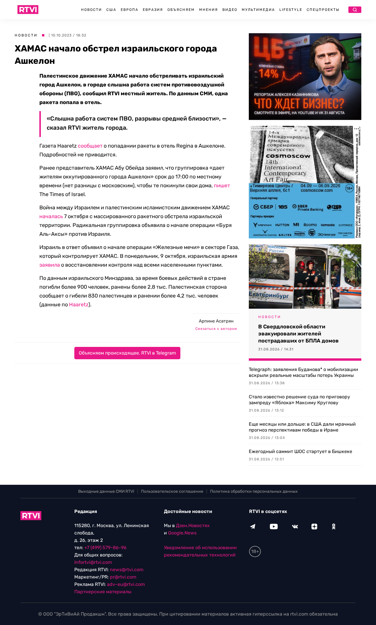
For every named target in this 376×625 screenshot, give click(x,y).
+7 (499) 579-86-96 (105, 547)
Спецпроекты (323, 10)
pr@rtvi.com (123, 577)
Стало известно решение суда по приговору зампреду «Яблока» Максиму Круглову (299, 399)
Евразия (153, 10)
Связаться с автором (216, 329)
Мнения (208, 10)
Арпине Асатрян (216, 321)
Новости (91, 10)
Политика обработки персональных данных (254, 491)
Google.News (182, 533)
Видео (229, 10)
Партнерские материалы (102, 591)
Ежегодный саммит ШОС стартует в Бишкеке (300, 451)
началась (51, 216)
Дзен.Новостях (193, 525)
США (111, 10)
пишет (222, 185)
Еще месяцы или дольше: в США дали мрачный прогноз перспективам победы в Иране (302, 427)
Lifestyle (290, 10)
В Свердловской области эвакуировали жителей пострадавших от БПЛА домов (298, 333)
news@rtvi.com (126, 569)
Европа (129, 10)
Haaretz (78, 304)
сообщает (90, 146)
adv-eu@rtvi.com (126, 584)
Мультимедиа (258, 10)
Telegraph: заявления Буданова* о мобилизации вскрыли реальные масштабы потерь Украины (303, 372)
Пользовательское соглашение (172, 491)
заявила (49, 265)
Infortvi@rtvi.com (93, 562)
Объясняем (181, 10)
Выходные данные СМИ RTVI (106, 491)
